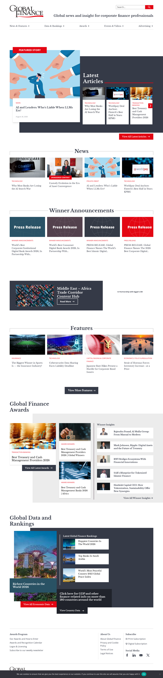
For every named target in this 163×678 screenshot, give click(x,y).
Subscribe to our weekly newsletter (26, 650)
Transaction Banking (137, 104)
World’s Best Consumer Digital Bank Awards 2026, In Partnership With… (64, 248)
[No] (160, 674)
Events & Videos (112, 26)
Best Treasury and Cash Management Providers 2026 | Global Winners (73, 452)
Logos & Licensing (18, 646)
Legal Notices (106, 653)
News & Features (18, 26)
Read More (65, 301)
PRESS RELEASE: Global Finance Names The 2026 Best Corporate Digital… (137, 248)
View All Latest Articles (134, 136)
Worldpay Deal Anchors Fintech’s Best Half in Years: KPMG (138, 188)
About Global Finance (110, 638)
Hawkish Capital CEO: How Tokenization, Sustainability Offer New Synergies (132, 488)
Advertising (145, 26)
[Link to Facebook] (127, 655)
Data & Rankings (53, 26)
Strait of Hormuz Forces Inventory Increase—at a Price (137, 366)
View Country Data (70, 610)
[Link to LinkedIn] (134, 655)
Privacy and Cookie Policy (109, 644)
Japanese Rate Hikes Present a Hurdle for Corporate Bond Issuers (102, 369)
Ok (144, 674)
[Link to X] (148, 655)
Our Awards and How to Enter (24, 638)
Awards (83, 26)
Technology (90, 103)
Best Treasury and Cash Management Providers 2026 (31, 459)
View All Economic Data (37, 604)
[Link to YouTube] (140, 655)
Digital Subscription (137, 643)
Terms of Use (106, 649)
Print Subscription (137, 638)
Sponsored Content (60, 177)
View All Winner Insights (137, 498)
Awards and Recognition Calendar (26, 642)
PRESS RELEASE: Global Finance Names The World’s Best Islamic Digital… (101, 248)
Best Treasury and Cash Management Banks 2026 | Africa (74, 490)
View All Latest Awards (37, 468)
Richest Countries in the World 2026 (29, 585)
